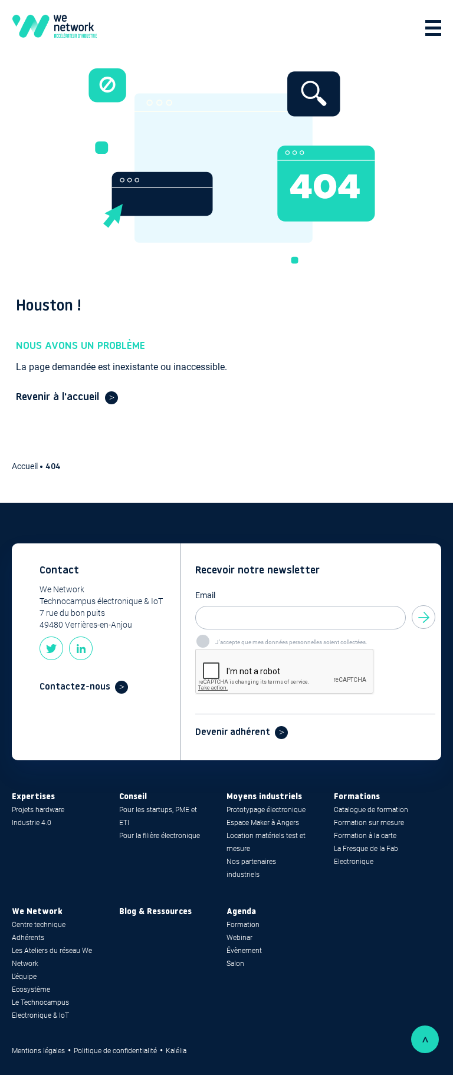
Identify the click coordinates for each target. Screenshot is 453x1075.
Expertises (33, 797)
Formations (357, 797)
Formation (243, 925)
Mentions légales (38, 1051)
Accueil (26, 466)
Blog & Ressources (155, 912)
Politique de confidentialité (115, 1051)
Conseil (133, 797)
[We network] (54, 28)
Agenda (241, 912)
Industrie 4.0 (31, 823)
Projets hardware (38, 810)
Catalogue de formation (371, 810)
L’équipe (24, 976)
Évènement (244, 951)
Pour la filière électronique (159, 836)
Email (205, 595)
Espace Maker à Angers (262, 823)
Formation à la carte (365, 836)
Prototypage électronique (266, 810)
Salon (235, 963)
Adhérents (28, 938)
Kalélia (176, 1051)
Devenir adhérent (232, 732)
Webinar (239, 938)
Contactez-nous (75, 687)
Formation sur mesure (369, 823)
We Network (37, 912)
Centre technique (38, 925)
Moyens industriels (264, 797)
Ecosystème (31, 989)
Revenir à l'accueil (57, 397)
